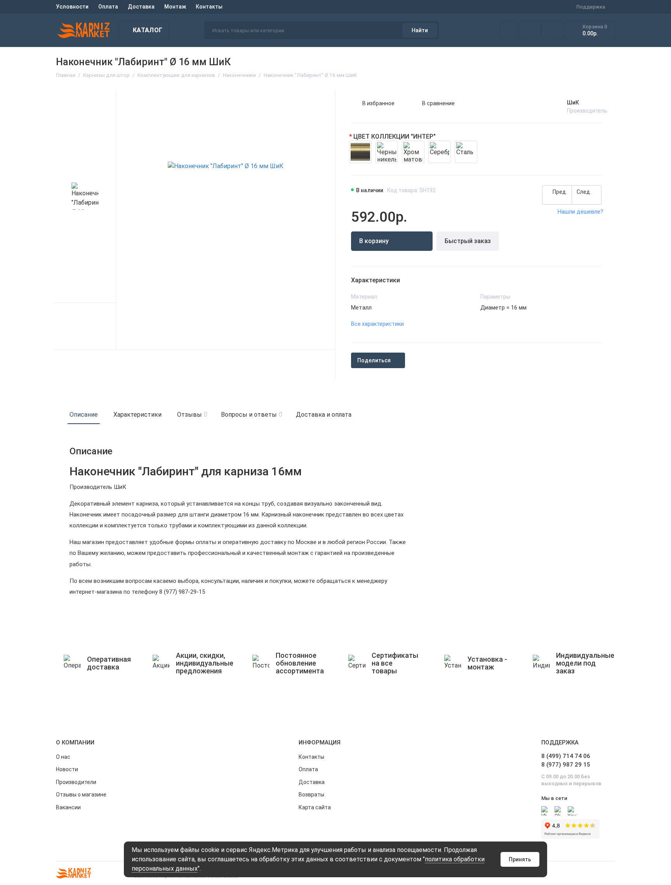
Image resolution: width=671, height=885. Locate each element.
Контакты (209, 6)
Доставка (141, 6)
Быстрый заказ (468, 241)
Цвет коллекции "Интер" (394, 136)
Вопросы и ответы (250, 414)
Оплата (108, 6)
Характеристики (137, 414)
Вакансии (68, 807)
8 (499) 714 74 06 (565, 756)
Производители (76, 782)
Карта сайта (315, 807)
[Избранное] (551, 30)
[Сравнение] (530, 30)
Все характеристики (377, 324)
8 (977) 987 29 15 (565, 764)
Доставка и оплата (323, 414)
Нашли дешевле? (580, 211)
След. (584, 192)
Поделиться (374, 360)
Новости (67, 769)
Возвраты (311, 794)
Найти (420, 30)
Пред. (559, 192)
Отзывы (191, 414)
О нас (63, 757)
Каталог (147, 30)
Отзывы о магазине (81, 794)
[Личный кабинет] (508, 30)
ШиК (573, 102)
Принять (520, 859)
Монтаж (175, 6)
